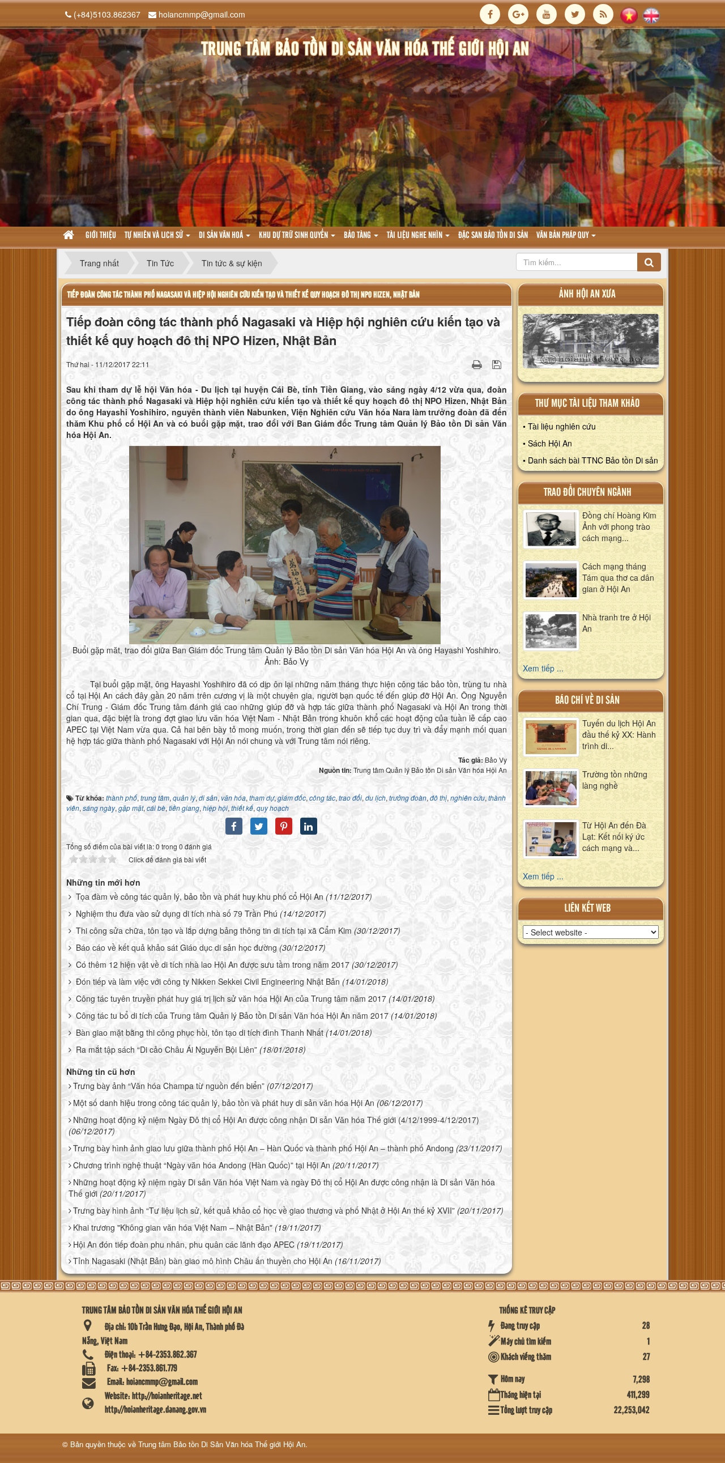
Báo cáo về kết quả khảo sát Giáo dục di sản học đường (176, 947)
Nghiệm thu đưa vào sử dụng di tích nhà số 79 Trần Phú (177, 913)
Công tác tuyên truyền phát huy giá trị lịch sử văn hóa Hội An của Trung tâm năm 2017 (231, 998)
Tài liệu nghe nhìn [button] (415, 236)
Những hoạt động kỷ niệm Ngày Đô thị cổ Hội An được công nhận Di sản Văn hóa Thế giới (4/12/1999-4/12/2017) (276, 1119)
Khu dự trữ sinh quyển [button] (294, 236)
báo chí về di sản (587, 700)
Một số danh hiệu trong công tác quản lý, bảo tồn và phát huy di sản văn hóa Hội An (223, 1102)
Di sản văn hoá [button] (222, 236)
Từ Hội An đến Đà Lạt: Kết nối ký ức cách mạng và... (614, 836)
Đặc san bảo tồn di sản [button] (493, 236)
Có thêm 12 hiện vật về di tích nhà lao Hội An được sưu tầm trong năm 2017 (212, 964)
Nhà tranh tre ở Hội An (616, 622)
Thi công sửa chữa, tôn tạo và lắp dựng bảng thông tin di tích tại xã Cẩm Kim (214, 930)
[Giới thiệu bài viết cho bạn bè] (463, 363)
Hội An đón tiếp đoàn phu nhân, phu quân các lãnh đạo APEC (184, 1244)
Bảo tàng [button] (358, 236)
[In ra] (478, 363)
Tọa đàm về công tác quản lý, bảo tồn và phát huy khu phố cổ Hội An (199, 896)
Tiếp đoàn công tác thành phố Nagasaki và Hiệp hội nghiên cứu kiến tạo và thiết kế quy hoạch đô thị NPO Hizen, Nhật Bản (243, 295)
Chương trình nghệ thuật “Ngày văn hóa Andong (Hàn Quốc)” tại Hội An (201, 1165)
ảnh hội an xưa (587, 294)
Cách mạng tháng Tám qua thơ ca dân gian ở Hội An (618, 577)
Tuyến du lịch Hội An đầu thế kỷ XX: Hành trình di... (619, 734)
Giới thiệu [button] (101, 236)
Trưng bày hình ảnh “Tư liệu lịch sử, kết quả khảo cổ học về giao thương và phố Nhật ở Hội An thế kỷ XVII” (264, 1210)
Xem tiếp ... (543, 668)
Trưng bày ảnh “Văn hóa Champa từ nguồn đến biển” (169, 1085)
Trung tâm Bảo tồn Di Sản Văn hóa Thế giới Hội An (221, 1444)
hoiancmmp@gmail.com (202, 14)
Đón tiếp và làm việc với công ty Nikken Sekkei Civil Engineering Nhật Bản (208, 981)
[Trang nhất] (70, 236)
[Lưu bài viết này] (498, 363)
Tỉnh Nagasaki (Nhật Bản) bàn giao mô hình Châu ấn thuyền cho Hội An (202, 1260)
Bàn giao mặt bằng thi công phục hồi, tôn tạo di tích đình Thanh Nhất (199, 1032)
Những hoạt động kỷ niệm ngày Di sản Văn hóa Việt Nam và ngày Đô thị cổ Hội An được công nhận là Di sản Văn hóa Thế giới (282, 1187)
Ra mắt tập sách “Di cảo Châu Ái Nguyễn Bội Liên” (166, 1049)
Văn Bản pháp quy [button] (563, 236)
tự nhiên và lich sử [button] (155, 236)
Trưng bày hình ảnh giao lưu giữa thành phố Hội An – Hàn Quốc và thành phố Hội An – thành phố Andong (263, 1148)
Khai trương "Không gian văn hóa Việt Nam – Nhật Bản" (172, 1227)
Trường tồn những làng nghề (614, 779)
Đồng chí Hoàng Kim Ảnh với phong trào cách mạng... (619, 526)
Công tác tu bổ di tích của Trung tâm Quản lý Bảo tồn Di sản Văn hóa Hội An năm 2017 (232, 1015)
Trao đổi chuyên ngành (588, 492)
